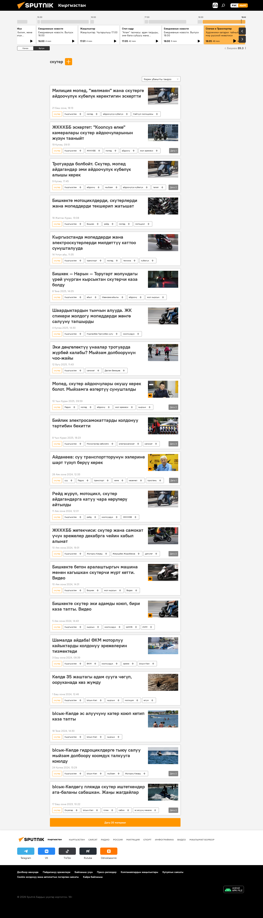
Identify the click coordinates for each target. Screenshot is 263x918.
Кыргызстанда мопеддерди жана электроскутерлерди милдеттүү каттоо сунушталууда (94, 242)
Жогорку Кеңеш (95, 553)
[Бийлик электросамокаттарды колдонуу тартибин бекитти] (163, 425)
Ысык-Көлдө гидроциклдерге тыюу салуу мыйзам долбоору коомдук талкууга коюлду (96, 755)
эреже (126, 663)
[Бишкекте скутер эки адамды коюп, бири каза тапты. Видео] (163, 609)
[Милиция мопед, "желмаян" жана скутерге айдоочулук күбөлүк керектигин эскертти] (163, 96)
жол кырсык (153, 297)
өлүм (146, 700)
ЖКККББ (91, 150)
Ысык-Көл (144, 663)
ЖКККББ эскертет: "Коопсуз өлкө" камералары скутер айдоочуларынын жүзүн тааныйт (92, 132)
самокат (91, 370)
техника (127, 260)
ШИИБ (129, 627)
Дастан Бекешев (112, 370)
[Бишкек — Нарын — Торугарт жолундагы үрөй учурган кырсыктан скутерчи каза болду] (163, 279)
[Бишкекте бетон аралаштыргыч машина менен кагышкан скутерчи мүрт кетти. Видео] (163, 572)
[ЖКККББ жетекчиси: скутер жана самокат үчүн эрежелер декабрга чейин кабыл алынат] (163, 535)
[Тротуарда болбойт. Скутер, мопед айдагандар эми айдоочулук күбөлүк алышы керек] (163, 169)
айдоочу (126, 150)
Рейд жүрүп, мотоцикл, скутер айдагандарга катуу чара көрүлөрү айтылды (89, 499)
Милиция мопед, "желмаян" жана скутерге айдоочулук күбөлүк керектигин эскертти (98, 93)
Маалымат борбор (201, 839)
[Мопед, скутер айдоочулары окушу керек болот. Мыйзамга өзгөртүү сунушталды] (163, 389)
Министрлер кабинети (98, 443)
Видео (129, 590)
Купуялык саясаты (172, 872)
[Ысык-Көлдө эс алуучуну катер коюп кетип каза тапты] (163, 718)
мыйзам (109, 187)
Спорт (147, 839)
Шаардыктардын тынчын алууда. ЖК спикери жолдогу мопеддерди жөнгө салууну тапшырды (92, 315)
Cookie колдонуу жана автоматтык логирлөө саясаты (48, 876)
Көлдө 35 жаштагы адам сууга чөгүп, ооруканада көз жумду (92, 679)
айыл (89, 297)
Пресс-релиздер (106, 872)
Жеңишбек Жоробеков (124, 553)
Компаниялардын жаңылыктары (139, 872)
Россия (118, 839)
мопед (90, 114)
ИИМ (144, 627)
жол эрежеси (146, 150)
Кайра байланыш (93, 876)
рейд (106, 224)
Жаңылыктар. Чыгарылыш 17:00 (99, 32)
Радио (68, 407)
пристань (152, 480)
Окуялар (69, 810)
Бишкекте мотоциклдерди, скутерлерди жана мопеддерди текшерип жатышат (94, 203)
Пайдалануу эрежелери (56, 872)
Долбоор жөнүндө (27, 872)
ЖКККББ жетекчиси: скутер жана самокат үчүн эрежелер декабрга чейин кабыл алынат (97, 535)
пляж (106, 810)
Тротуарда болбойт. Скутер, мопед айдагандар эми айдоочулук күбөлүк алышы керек (91, 169)
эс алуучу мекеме (143, 810)
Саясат (92, 839)
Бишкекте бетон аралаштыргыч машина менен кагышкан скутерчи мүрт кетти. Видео (95, 572)
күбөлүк (145, 260)
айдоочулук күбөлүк (113, 114)
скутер (56, 61)
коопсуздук (129, 333)
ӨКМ (89, 663)
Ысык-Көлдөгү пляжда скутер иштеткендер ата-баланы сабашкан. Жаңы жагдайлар (98, 789)
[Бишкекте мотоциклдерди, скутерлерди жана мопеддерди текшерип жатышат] (163, 206)
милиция (129, 700)
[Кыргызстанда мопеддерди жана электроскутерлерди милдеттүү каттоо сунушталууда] (163, 242)
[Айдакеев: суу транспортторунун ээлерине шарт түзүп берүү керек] (163, 462)
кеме (116, 480)
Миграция (133, 839)
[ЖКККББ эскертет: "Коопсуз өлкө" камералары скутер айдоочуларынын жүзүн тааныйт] (163, 132)
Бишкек (90, 224)
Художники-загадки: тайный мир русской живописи (222, 34)
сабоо (122, 810)
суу (66, 480)
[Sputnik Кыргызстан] (36, 9)
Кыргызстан (71, 114)
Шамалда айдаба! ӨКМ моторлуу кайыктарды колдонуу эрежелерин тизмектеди (89, 645)
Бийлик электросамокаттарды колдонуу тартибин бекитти (95, 423)
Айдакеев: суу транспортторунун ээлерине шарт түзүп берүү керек (98, 459)
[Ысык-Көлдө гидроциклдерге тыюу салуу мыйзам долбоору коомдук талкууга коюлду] (163, 755)
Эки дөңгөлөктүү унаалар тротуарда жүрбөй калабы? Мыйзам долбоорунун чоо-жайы (94, 352)
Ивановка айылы (110, 297)
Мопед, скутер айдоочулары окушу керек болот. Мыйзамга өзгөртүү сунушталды (96, 386)
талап (156, 187)
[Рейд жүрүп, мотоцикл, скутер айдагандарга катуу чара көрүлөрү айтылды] (163, 499)
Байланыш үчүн (84, 872)
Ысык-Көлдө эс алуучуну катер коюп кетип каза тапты (98, 716)
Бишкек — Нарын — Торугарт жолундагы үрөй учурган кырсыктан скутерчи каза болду (95, 279)
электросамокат (127, 443)
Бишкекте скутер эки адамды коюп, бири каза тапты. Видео (96, 606)
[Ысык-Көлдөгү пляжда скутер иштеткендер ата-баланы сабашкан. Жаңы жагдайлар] (163, 792)
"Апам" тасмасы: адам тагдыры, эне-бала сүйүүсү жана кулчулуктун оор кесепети (140, 35)
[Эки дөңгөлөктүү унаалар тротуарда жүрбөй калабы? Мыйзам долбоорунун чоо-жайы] (163, 352)
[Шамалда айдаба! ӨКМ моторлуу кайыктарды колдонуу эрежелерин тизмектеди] (163, 645)
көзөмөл (133, 480)
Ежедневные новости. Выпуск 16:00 (55, 34)
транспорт (92, 260)
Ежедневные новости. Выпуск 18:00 (181, 34)
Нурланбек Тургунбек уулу (100, 333)
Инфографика (164, 839)
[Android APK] (233, 890)
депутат (149, 553)
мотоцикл (140, 224)
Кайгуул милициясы (143, 114)
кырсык (142, 407)
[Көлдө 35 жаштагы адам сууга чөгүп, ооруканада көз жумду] (163, 682)
